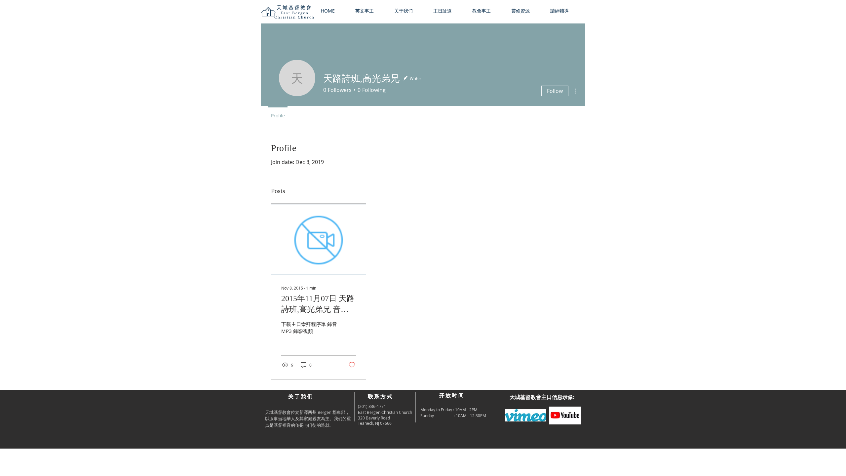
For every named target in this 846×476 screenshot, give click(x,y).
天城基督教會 (294, 7)
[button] (408, 11)
